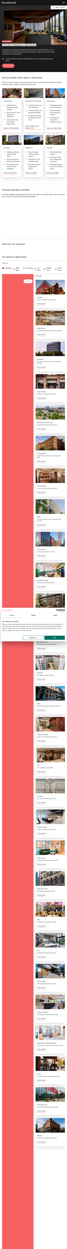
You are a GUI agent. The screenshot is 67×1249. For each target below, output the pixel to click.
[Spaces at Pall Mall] (55, 140)
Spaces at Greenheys (10, 173)
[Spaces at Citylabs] (33, 140)
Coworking (29, 268)
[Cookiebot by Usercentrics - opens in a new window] (57, 610)
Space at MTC (41, 1049)
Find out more (41, 303)
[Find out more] (50, 287)
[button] (12, 110)
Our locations (7, 41)
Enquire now (8, 65)
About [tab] (55, 615)
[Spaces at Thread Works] (12, 93)
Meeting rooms (48, 269)
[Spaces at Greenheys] (12, 140)
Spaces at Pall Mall (53, 173)
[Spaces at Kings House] (55, 93)
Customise (32, 637)
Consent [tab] (11, 615)
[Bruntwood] (9, 2)
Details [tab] (33, 615)
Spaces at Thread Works (11, 128)
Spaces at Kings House (54, 128)
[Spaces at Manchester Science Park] (33, 93)
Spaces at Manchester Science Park (32, 127)
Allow (54, 637)
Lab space (39, 269)
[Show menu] (64, 3)
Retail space (60, 269)
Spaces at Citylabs (31, 173)
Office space (17, 269)
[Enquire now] (35, 27)
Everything (8, 268)
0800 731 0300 (60, 7)
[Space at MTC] (50, 1032)
